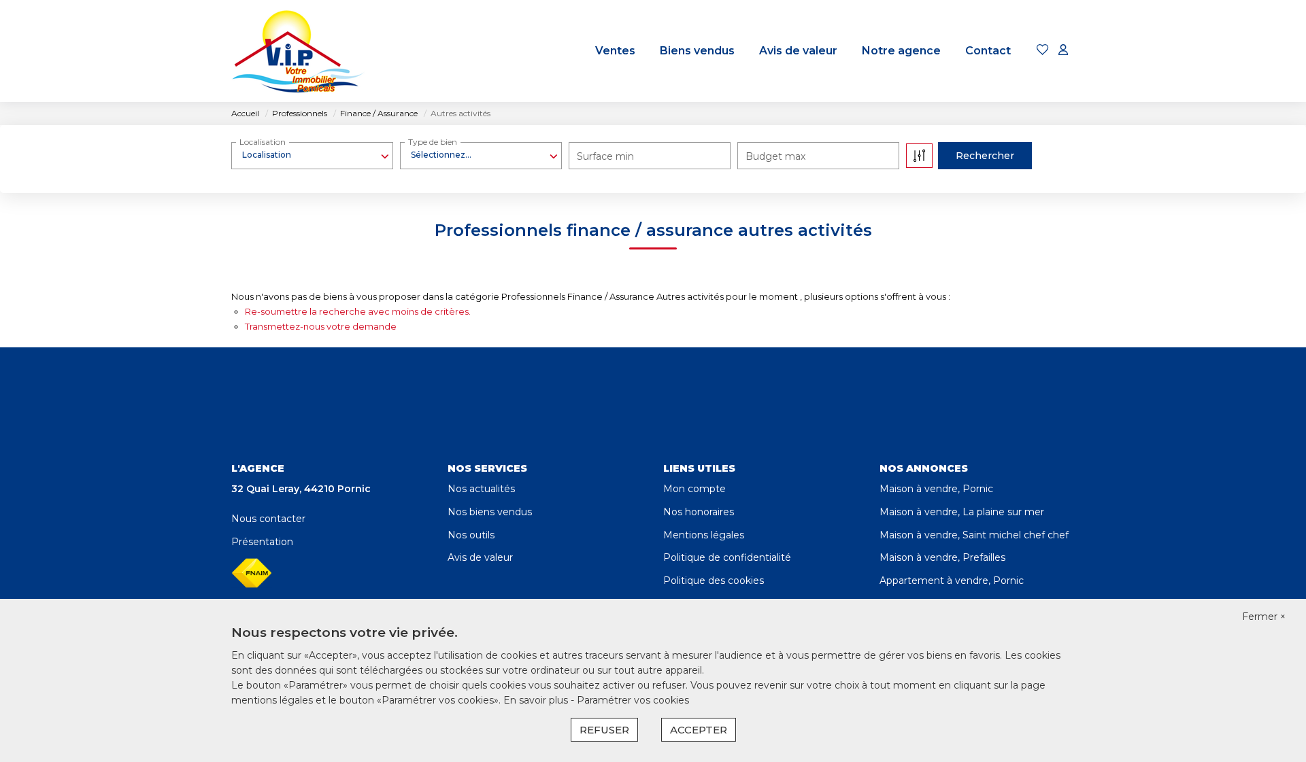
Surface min (605, 156)
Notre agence (901, 50)
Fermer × (1264, 616)
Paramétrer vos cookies (633, 700)
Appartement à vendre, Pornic (952, 580)
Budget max (775, 156)
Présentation (262, 542)
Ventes (615, 50)
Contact (988, 50)
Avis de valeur (798, 50)
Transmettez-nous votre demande (321, 326)
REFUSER (604, 729)
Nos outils (471, 535)
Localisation (262, 142)
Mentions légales (703, 535)
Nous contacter (268, 519)
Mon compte (694, 489)
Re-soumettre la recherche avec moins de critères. (358, 311)
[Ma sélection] (1043, 50)
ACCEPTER (698, 729)
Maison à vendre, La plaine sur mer (962, 512)
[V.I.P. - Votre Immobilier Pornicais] (299, 51)
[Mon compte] (1063, 50)
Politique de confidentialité (727, 557)
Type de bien (432, 142)
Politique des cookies (713, 580)
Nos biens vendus (490, 512)
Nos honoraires (698, 512)
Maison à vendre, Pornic (936, 489)
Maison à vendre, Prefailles (942, 557)
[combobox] (312, 155)
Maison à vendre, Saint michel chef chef (974, 535)
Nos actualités (481, 489)
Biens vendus (697, 50)
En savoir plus (537, 700)
